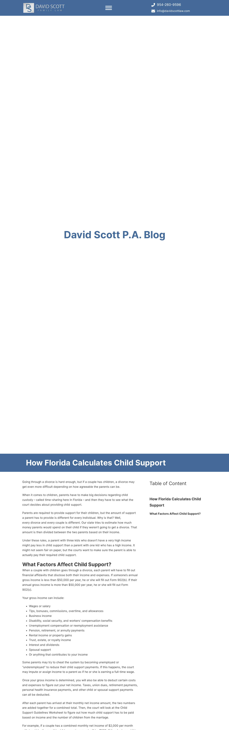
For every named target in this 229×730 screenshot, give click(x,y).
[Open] (108, 8)
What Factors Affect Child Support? (175, 513)
